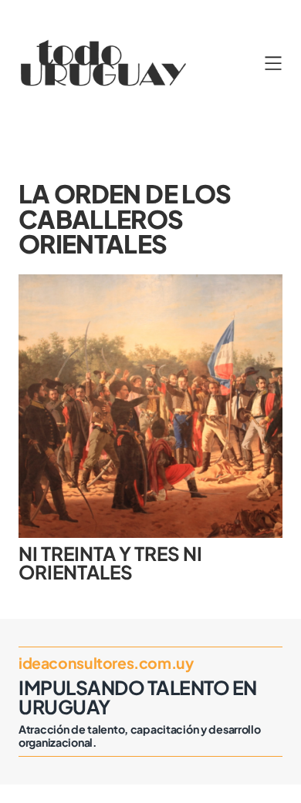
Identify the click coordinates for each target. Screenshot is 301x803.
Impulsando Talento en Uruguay (138, 696)
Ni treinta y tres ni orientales (110, 563)
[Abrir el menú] (273, 63)
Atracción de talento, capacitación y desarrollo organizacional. (140, 736)
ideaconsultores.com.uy (106, 662)
